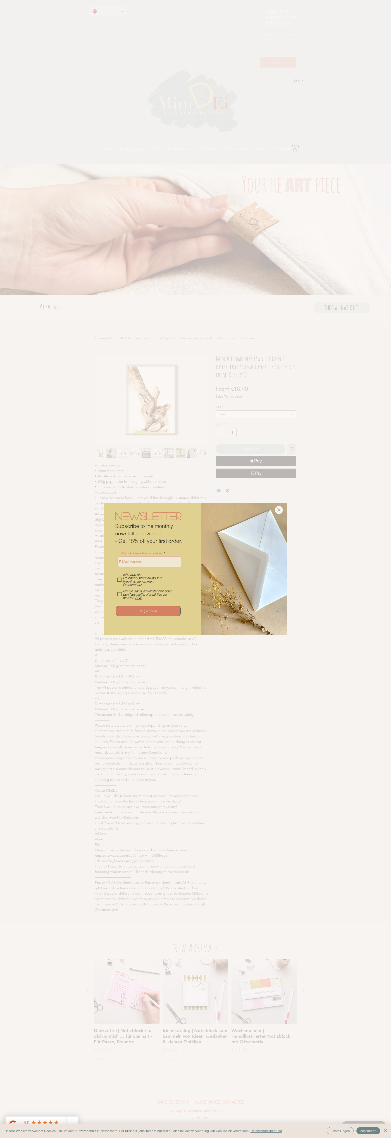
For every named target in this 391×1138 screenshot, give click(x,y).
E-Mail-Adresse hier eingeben (141, 553)
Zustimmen (368, 1131)
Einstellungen (340, 1131)
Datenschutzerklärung (266, 1131)
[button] (279, 510)
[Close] (385, 1130)
